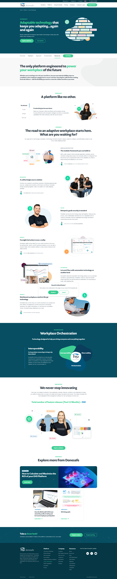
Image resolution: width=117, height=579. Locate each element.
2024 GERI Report (73, 557)
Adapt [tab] (24, 114)
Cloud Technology (48, 561)
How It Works (46, 557)
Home (21, 10)
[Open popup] (62, 164)
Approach (38, 56)
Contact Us (73, 1)
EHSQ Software (47, 553)
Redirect (53, 292)
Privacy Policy (22, 577)
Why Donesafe (47, 555)
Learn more (27, 482)
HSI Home (60, 561)
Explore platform (26, 41)
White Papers (25, 470)
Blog (70, 555)
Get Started (61, 559)
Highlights (30, 56)
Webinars (71, 561)
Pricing (66, 5)
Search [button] (80, 1)
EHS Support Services (63, 553)
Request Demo (92, 5)
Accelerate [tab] (24, 105)
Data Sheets (72, 559)
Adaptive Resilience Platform (50, 559)
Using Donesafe (58, 5)
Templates (71, 567)
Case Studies (38, 509)
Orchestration (48, 56)
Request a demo (76, 535)
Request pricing (90, 535)
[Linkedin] (87, 553)
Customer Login (81, 5)
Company (72, 5)
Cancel (64, 292)
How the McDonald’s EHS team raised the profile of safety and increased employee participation (45, 514)
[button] (85, 1)
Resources (57, 56)
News (70, 551)
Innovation (46, 565)
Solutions (43, 5)
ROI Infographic (65, 512)
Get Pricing (68, 56)
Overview (22, 56)
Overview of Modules (48, 551)
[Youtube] (95, 553)
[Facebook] (91, 553)
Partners (60, 563)
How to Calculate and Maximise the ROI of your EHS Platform (39, 475)
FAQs (70, 569)
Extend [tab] (24, 118)
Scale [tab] (24, 109)
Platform (50, 5)
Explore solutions (58, 448)
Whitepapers (72, 565)
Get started (40, 41)
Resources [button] (65, 1)
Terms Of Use (31, 577)
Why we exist (61, 555)
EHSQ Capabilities (48, 563)
